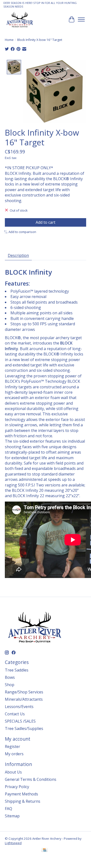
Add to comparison (22, 232)
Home (9, 39)
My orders (14, 753)
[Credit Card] (44, 850)
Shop (9, 684)
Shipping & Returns (22, 801)
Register (12, 746)
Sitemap (12, 816)
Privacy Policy (17, 786)
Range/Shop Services (24, 692)
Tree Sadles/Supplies (24, 728)
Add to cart (45, 222)
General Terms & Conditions (30, 779)
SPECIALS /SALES (20, 721)
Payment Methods (21, 794)
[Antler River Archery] (19, 19)
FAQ (8, 808)
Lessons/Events (19, 706)
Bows (10, 677)
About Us (13, 772)
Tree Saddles (16, 670)
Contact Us (15, 714)
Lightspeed (13, 843)
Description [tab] (18, 255)
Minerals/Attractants (24, 699)
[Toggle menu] (81, 19)
